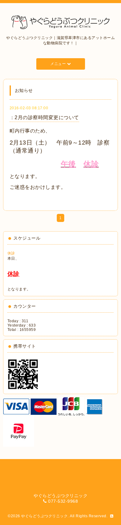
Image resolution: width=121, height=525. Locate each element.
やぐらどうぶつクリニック (44, 516)
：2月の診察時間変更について (44, 117)
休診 (11, 253)
